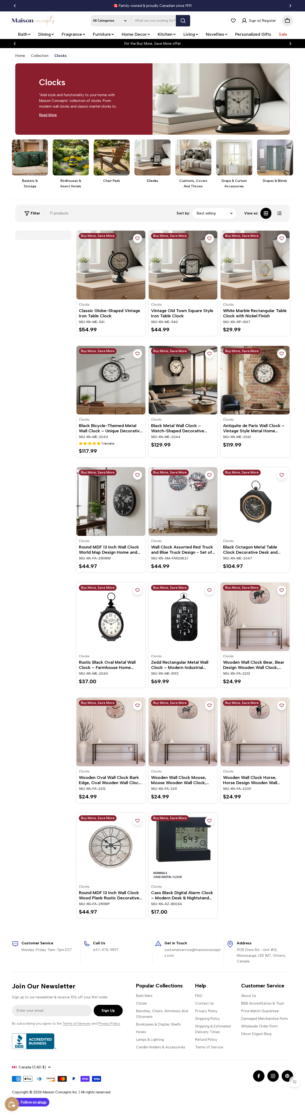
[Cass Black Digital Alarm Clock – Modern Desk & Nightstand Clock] (183, 847)
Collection (39, 56)
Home (20, 56)
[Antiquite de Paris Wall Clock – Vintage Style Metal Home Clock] (255, 380)
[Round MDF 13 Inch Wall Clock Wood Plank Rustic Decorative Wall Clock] (110, 847)
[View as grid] (266, 213)
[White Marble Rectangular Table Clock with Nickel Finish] (255, 265)
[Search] (183, 20)
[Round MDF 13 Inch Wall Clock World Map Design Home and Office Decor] (110, 501)
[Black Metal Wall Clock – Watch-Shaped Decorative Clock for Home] (183, 380)
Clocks (84, 305)
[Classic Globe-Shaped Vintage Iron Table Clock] (110, 265)
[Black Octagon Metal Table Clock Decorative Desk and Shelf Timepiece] (255, 501)
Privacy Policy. (109, 1023)
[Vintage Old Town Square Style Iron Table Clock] (183, 265)
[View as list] (279, 213)
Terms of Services (77, 1023)
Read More (48, 115)
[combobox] (140, 20)
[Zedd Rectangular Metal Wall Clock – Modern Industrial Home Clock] (183, 617)
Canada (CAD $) (32, 1067)
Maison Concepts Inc (60, 1092)
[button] (15, 6)
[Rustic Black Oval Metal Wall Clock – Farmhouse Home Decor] (110, 617)
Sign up (108, 1010)
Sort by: (183, 213)
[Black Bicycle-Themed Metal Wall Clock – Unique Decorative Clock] (110, 380)
